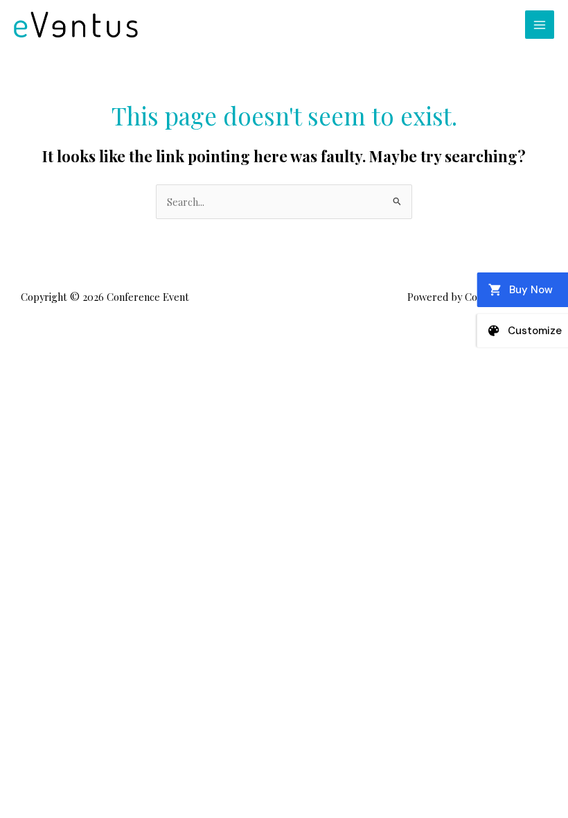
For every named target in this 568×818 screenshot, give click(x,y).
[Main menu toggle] (539, 25)
